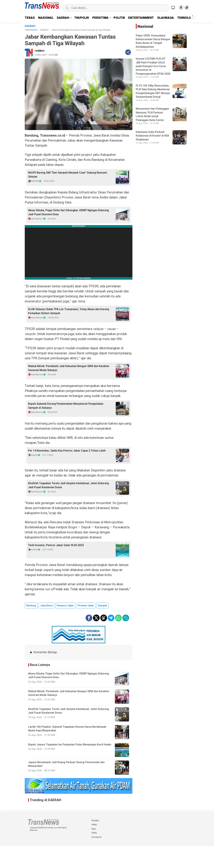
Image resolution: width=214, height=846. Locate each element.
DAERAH (63, 18)
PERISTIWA (100, 18)
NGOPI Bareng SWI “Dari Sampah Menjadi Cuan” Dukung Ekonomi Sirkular (67, 175)
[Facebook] (181, 7)
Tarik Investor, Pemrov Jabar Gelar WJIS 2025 (56, 545)
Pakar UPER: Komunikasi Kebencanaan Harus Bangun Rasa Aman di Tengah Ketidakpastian (153, 41)
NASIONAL (46, 18)
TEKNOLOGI (185, 18)
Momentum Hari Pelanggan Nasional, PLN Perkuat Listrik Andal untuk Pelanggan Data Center (152, 114)
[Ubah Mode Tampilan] (173, 7)
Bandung (31, 605)
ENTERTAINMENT (141, 18)
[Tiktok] (186, 7)
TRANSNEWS (31, 29)
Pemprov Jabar (65, 605)
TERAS (30, 18)
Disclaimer (97, 837)
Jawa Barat (46, 605)
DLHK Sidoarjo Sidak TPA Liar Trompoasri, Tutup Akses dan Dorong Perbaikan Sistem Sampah (68, 311)
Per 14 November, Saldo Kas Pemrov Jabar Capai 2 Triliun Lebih (67, 451)
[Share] (128, 52)
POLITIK (119, 18)
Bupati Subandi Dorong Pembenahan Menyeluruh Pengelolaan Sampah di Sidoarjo (65, 406)
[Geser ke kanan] (192, 15)
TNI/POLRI (81, 18)
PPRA (94, 832)
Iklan (94, 828)
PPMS (94, 824)
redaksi (39, 51)
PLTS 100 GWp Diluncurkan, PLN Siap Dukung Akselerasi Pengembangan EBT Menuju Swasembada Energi (153, 91)
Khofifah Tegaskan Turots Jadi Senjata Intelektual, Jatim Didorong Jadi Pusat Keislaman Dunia (68, 485)
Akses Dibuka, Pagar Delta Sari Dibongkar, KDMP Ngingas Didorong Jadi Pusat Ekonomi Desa (68, 212)
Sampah (102, 605)
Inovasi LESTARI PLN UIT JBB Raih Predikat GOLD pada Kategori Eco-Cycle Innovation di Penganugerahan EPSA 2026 (153, 66)
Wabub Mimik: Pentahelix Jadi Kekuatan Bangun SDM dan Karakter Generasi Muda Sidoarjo (68, 368)
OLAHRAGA (165, 18)
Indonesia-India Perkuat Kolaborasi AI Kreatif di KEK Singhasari (152, 136)
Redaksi (95, 820)
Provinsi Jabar (86, 605)
